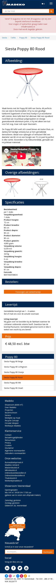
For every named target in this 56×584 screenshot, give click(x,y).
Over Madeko (10, 407)
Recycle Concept (12, 420)
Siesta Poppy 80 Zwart (13, 388)
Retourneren (10, 440)
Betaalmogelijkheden (14, 437)
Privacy (8, 442)
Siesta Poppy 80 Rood (13, 377)
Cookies (8, 445)
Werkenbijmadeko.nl (13, 480)
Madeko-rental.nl (12, 465)
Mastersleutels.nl (12, 467)
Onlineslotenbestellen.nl (15, 475)
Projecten (9, 410)
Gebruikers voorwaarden (15, 453)
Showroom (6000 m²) (14, 405)
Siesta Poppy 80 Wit (12, 382)
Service (8, 415)
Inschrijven (47, 552)
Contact (8, 435)
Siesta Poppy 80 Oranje (14, 372)
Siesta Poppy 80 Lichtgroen (15, 367)
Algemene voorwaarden (15, 450)
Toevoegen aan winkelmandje (28, 292)
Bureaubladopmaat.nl (14, 462)
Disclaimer (9, 448)
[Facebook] (14, 568)
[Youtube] (27, 568)
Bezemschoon (11, 412)
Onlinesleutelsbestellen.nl (15, 473)
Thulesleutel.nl (11, 478)
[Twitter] (20, 568)
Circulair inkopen (12, 423)
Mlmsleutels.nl (11, 470)
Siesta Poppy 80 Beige (13, 361)
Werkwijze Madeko (13, 425)
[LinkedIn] (8, 568)
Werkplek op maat (12, 418)
